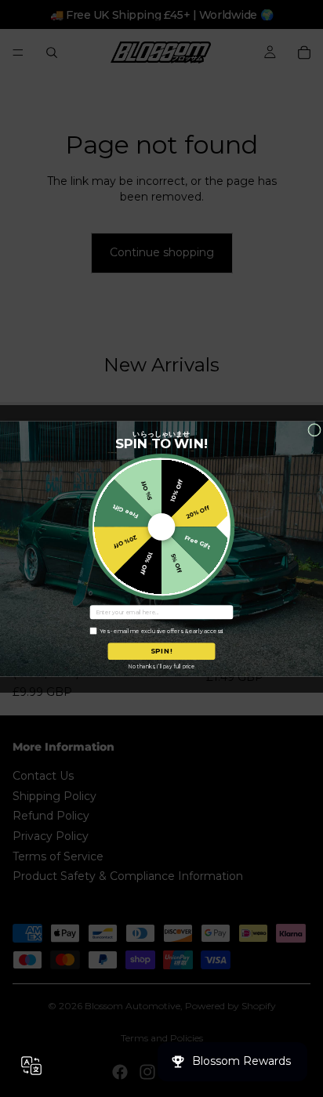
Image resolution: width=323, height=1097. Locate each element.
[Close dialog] (315, 430)
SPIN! (162, 650)
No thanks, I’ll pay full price (161, 666)
